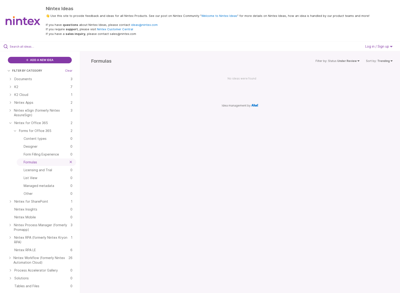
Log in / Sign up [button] (377, 46)
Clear (68, 70)
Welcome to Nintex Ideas (219, 16)
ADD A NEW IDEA (41, 60)
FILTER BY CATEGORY (27, 70)
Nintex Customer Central (115, 29)
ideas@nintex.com (144, 25)
